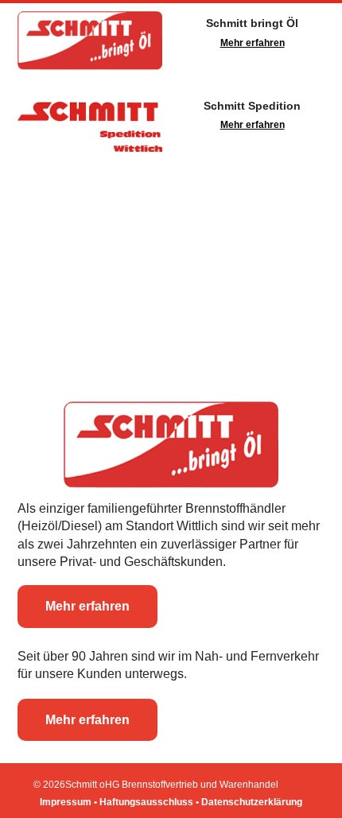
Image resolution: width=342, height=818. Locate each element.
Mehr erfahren (252, 42)
